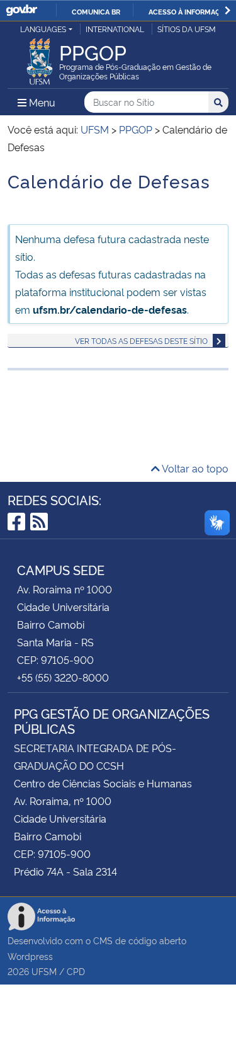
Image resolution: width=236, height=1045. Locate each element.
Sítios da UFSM (186, 28)
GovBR (21, 10)
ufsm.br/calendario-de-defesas (110, 309)
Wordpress (30, 956)
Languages (43, 28)
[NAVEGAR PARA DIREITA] (227, 10)
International (115, 28)
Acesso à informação (189, 11)
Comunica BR (96, 11)
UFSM (44, 971)
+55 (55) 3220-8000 (63, 677)
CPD (76, 971)
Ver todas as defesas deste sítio (141, 340)
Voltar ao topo (194, 468)
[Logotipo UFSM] (39, 58)
